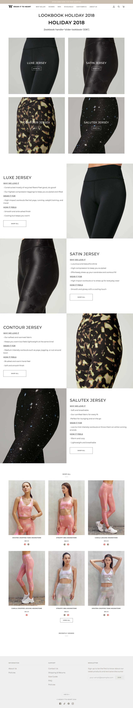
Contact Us (53, 668)
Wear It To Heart (65, 699)
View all (66, 620)
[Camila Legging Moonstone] (106, 507)
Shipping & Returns (56, 672)
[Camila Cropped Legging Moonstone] (27, 578)
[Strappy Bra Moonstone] (66, 507)
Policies (12, 672)
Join (119, 677)
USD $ (66, 694)
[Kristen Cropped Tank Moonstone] (27, 507)
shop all (14, 223)
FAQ (50, 680)
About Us (13, 668)
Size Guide (53, 676)
